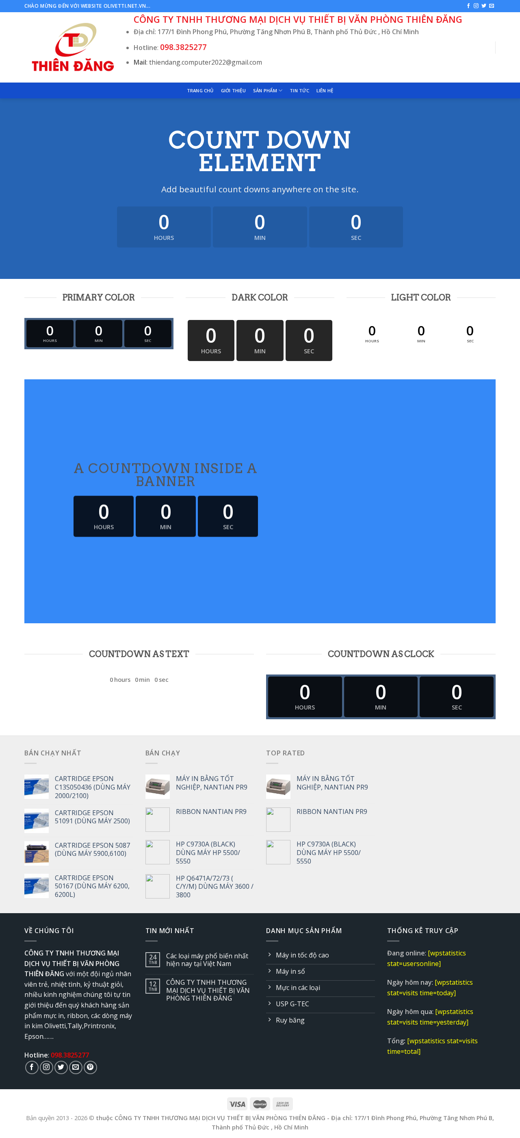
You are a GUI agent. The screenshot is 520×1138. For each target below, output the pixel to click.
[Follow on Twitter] (483, 6)
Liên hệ (325, 90)
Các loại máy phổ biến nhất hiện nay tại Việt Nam (207, 960)
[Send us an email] (491, 6)
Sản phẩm (265, 90)
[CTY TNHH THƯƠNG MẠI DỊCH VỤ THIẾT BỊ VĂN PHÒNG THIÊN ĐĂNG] (72, 47)
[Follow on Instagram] (476, 6)
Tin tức (299, 90)
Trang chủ (200, 90)
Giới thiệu (233, 90)
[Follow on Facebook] (468, 6)
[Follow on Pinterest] (90, 1067)
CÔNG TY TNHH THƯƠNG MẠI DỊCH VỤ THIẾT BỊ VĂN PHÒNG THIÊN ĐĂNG (208, 990)
